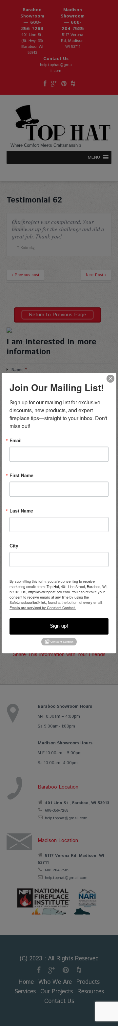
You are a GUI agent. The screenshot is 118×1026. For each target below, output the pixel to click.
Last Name (21, 510)
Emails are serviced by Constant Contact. (43, 607)
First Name (21, 475)
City (14, 545)
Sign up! (59, 626)
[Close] (110, 379)
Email (16, 440)
